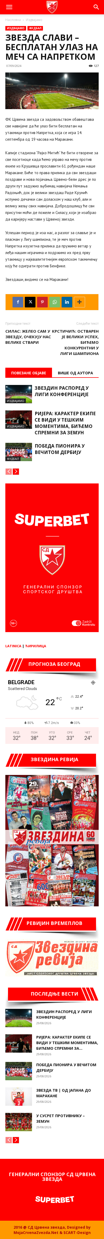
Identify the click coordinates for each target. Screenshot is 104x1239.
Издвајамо (34, 20)
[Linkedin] (67, 302)
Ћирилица (35, 646)
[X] (30, 302)
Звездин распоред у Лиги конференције (62, 391)
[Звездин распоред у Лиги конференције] (18, 394)
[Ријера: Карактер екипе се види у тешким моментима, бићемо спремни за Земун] (18, 419)
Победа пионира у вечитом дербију (60, 449)
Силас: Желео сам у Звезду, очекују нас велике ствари (28, 336)
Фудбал (35, 28)
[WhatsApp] (54, 302)
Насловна (13, 20)
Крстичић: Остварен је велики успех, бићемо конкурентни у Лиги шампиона (75, 342)
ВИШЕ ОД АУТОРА (75, 372)
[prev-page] (8, 471)
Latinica (13, 646)
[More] (79, 302)
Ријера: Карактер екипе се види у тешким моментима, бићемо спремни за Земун (65, 423)
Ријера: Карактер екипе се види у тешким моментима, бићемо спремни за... (67, 1043)
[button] (9, 7)
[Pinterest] (42, 302)
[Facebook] (18, 302)
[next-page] (16, 471)
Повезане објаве (28, 372)
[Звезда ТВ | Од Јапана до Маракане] (18, 1096)
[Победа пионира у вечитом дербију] (18, 452)
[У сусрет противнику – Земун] (18, 1122)
